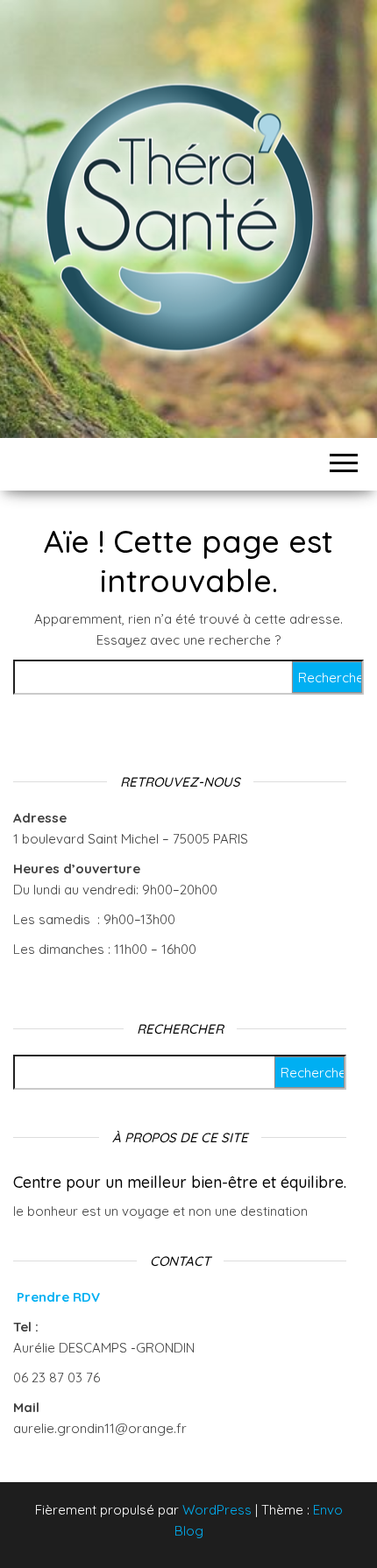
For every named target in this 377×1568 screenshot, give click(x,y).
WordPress (217, 1509)
